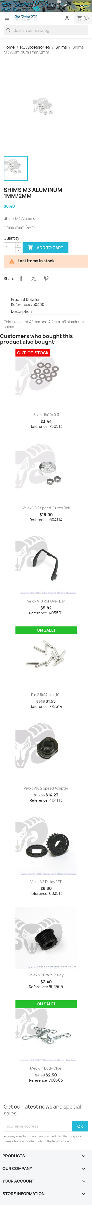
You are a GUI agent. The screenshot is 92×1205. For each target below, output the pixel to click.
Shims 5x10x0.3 (46, 414)
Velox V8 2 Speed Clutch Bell (46, 508)
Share (21, 278)
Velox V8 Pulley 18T (46, 881)
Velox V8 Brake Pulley (46, 975)
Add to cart (45, 247)
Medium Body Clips (46, 1068)
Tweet (34, 278)
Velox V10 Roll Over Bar (46, 601)
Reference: (20, 304)
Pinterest (46, 278)
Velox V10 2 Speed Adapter (46, 788)
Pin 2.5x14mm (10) (46, 694)
